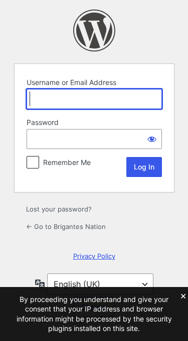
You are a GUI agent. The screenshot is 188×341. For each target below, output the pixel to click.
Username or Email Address (71, 82)
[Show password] (152, 139)
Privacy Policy (94, 256)
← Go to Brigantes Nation (66, 226)
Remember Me (67, 162)
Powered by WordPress (94, 31)
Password (43, 122)
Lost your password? (59, 209)
